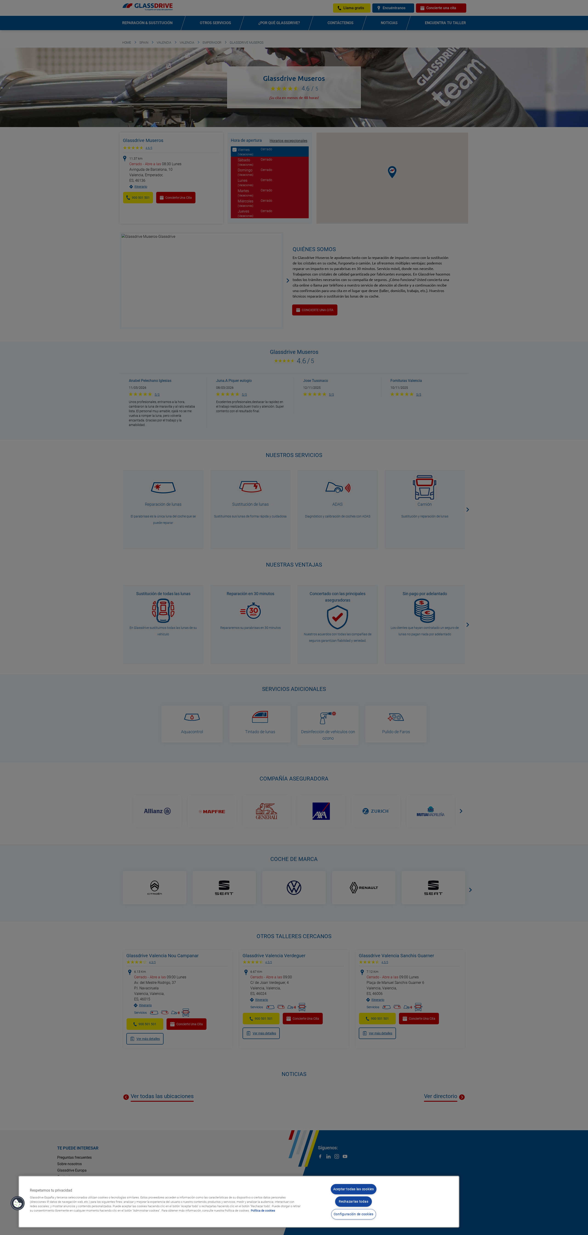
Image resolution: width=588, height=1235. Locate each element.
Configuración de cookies (353, 1214)
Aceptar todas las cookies (353, 1189)
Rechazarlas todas (353, 1202)
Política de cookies (263, 1210)
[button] (17, 1203)
